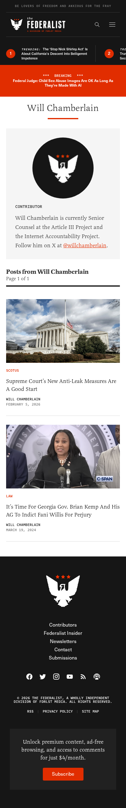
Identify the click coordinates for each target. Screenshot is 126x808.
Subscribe (63, 773)
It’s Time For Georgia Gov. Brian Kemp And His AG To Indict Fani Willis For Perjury (63, 510)
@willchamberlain (84, 245)
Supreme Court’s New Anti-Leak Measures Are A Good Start (61, 385)
